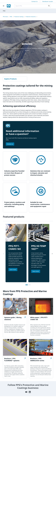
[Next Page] (52, 254)
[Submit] (49, 5)
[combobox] (32, 6)
